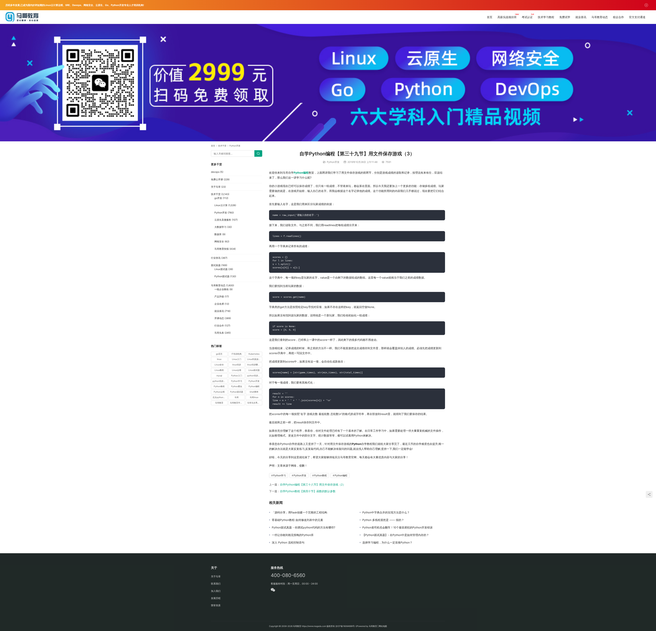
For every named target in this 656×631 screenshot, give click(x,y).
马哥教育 (219, 402)
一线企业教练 (221, 289)
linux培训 (236, 364)
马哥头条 (219, 332)
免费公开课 (217, 179)
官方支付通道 (637, 17)
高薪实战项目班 (507, 17)
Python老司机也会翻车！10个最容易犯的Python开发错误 (397, 527)
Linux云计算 (221, 205)
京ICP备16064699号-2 (346, 626)
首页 (489, 17)
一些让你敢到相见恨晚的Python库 (293, 534)
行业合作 (219, 325)
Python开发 (333, 161)
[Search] (258, 153)
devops (215, 171)
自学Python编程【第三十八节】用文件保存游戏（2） (312, 484)
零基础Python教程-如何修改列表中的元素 (297, 519)
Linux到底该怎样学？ (254, 359)
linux (219, 359)
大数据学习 (220, 226)
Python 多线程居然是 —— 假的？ (383, 519)
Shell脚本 (254, 392)
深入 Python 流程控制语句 (288, 542)
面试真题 (216, 265)
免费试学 (564, 17)
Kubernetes (254, 354)
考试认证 (527, 17)
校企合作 (618, 17)
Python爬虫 (236, 386)
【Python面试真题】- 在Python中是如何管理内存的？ (395, 534)
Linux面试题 (221, 269)
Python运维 (219, 392)
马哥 (237, 397)
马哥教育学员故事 (237, 402)
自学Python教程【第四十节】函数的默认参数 (308, 491)
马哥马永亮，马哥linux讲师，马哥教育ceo (254, 402)
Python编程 (301, 172)
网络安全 (219, 241)
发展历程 (216, 598)
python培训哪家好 (254, 375)
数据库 (218, 234)
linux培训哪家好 (254, 364)
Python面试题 (221, 276)
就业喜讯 (580, 17)
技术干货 (216, 194)
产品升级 (219, 296)
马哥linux (254, 397)
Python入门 (236, 375)
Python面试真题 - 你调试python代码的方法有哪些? (303, 527)
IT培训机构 (236, 354)
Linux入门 (236, 359)
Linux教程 (219, 370)
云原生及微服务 (222, 219)
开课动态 (219, 318)
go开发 (218, 198)
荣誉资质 (216, 605)
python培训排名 (220, 381)
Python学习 (279, 475)
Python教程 (320, 475)
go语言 (219, 354)
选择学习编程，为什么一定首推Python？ (387, 542)
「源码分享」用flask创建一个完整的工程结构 (299, 512)
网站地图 (383, 626)
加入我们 (216, 590)
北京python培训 (220, 397)
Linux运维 (236, 370)
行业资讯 (216, 257)
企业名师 (219, 303)
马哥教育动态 (599, 17)
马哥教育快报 (221, 248)
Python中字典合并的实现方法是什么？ (386, 512)
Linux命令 (219, 364)
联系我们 (216, 583)
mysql (219, 375)
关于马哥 (216, 186)
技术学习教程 (546, 17)
